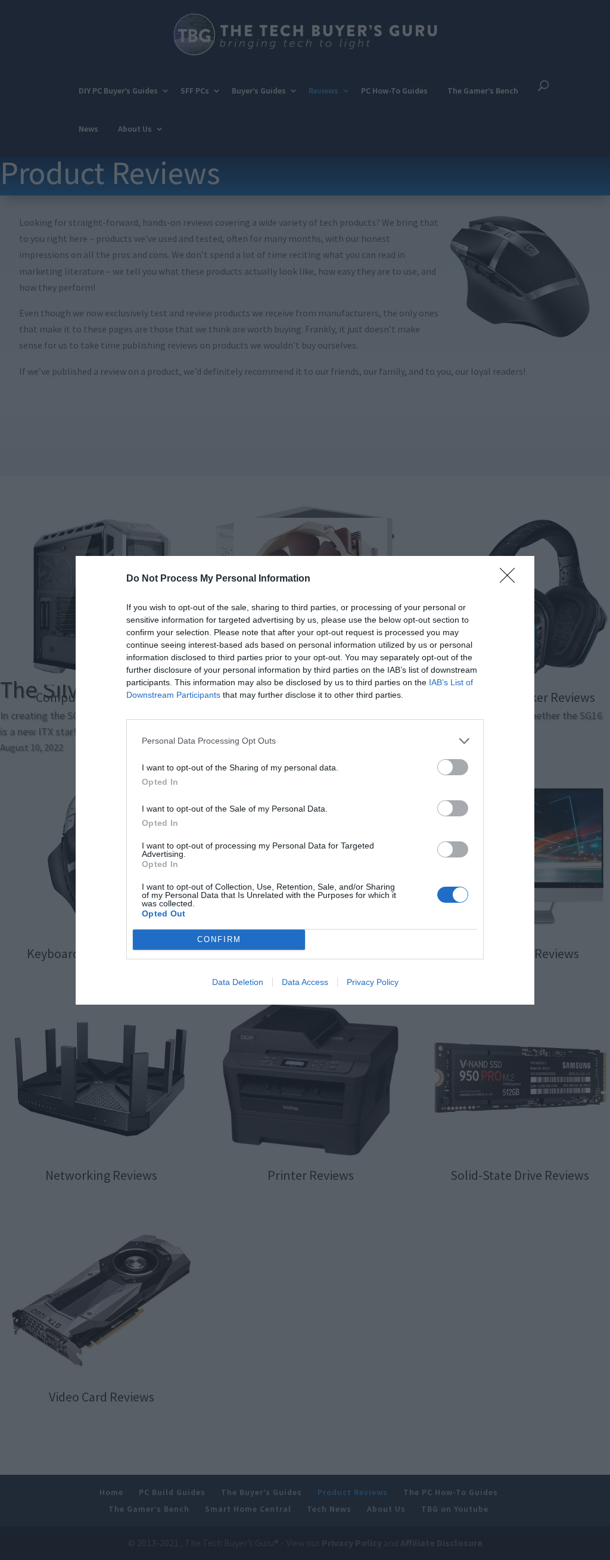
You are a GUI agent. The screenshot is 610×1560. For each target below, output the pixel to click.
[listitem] (305, 741)
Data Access (305, 982)
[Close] (511, 579)
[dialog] (305, 780)
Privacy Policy (373, 982)
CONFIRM (219, 939)
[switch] (452, 767)
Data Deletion (237, 982)
